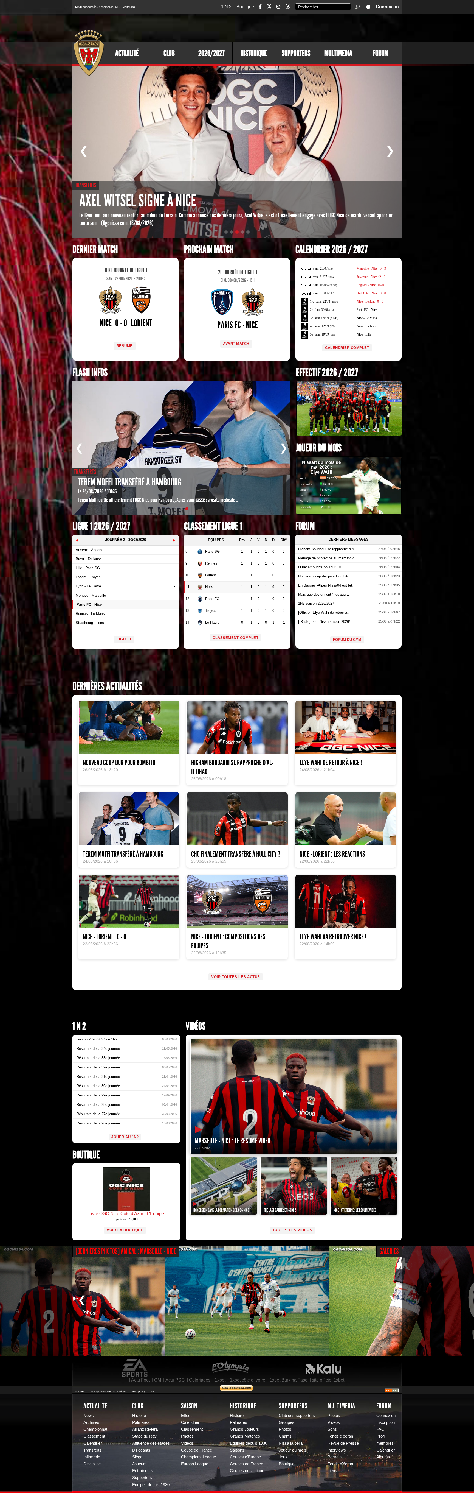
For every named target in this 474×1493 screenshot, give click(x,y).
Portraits (335, 1457)
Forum (380, 53)
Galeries (389, 1251)
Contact (153, 1391)
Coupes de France (246, 1464)
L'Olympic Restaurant (230, 1368)
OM (157, 1380)
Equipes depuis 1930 (151, 1485)
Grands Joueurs (244, 1429)
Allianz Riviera (145, 1429)
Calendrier (92, 1443)
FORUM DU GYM (347, 640)
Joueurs (139, 1464)
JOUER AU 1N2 (125, 1137)
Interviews (337, 1450)
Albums (383, 1457)
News (88, 1415)
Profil (380, 1436)
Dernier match (95, 249)
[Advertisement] (301, 27)
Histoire (139, 1415)
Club (169, 53)
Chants (285, 1436)
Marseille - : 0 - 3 (371, 268)
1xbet (220, 1380)
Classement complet (235, 638)
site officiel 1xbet (328, 1380)
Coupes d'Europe (245, 1457)
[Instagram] (278, 6)
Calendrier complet (347, 348)
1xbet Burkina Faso (288, 1380)
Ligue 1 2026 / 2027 (101, 526)
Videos (187, 1443)
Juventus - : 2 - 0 (371, 277)
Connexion (387, 6)
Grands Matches (245, 1436)
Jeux (283, 1457)
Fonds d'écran (340, 1436)
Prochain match (208, 249)
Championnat (95, 1429)
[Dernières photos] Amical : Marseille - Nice (125, 1251)
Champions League (198, 1457)
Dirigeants (141, 1450)
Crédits (121, 1391)
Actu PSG (175, 1380)
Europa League (194, 1464)
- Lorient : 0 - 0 (370, 301)
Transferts (92, 1450)
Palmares (238, 1422)
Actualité (127, 53)
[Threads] (287, 7)
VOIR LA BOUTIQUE (125, 1230)
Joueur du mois (319, 448)
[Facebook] (260, 6)
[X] (269, 7)
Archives (91, 1422)
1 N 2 (226, 6)
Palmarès (140, 1422)
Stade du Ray (144, 1436)
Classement (94, 1436)
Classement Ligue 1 (213, 526)
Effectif (187, 1415)
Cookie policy (137, 1391)
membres (385, 1443)
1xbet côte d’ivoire (247, 1380)
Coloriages (199, 1380)
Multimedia (338, 53)
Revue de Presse (343, 1443)
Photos (187, 1436)
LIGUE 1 (124, 639)
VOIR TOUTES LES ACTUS (235, 977)
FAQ (380, 1429)
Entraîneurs (142, 1471)
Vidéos (195, 1026)
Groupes (286, 1422)
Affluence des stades (151, 1443)
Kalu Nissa (323, 1368)
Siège (137, 1457)
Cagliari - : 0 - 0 (370, 285)
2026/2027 (211, 53)
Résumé (125, 346)
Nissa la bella (291, 1443)
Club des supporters (297, 1415)
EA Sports (135, 1368)
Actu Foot (140, 1380)
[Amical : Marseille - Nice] (247, 1301)
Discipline (92, 1464)
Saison (189, 1406)
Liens (332, 1471)
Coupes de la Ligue (247, 1471)
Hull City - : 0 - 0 (371, 293)
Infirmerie (91, 1457)
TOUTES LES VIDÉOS (292, 1230)
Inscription (385, 1422)
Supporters (296, 53)
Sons (332, 1429)
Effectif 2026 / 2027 (327, 372)
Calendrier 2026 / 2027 (331, 249)
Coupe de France (196, 1450)
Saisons (237, 1450)
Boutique (245, 6)
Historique (254, 53)
